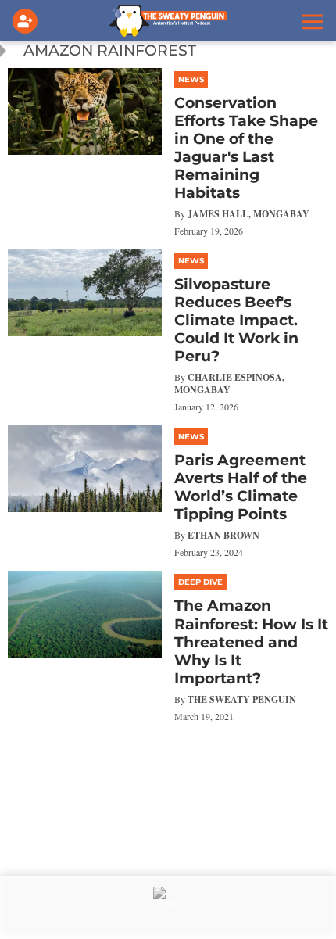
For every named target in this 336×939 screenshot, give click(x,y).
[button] (310, 21)
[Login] (28, 21)
